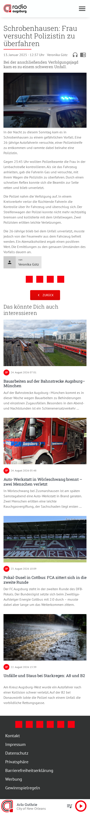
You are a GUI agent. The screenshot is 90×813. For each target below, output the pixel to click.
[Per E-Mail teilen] (60, 279)
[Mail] (50, 724)
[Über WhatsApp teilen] (50, 279)
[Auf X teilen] (39, 279)
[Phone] (60, 724)
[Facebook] (18, 724)
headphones (75, 55)
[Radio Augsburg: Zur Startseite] (39, 8)
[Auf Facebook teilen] (29, 279)
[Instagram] (29, 724)
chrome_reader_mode (83, 55)
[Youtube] (39, 724)
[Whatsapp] (71, 724)
